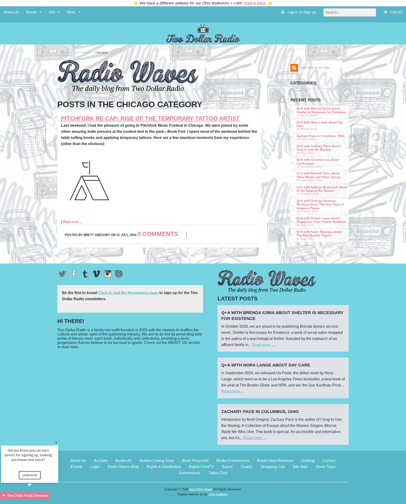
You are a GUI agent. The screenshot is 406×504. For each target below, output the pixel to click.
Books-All (123, 461)
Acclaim (100, 461)
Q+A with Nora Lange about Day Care (320, 126)
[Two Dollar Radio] (203, 32)
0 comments (157, 234)
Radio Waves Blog (123, 467)
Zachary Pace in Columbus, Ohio (321, 137)
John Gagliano (218, 494)
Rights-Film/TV (201, 467)
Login (95, 467)
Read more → (73, 221)
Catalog (308, 461)
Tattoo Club (217, 473)
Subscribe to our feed (314, 67)
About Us (11, 12)
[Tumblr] (85, 274)
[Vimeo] (96, 274)
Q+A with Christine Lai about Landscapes (318, 163)
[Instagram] (107, 274)
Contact (329, 461)
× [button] (56, 442)
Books (31, 12)
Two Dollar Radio (200, 489)
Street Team (326, 467)
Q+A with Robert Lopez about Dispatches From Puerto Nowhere (321, 222)
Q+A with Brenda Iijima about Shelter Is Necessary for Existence (321, 112)
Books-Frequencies (232, 461)
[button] (35, 495)
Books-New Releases (275, 461)
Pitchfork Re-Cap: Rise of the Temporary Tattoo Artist (150, 118)
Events (76, 467)
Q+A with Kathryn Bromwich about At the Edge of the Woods (322, 190)
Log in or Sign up (301, 12)
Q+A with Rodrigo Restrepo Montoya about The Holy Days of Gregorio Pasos (320, 206)
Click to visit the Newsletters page (128, 293)
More (71, 12)
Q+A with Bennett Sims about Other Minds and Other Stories (319, 177)
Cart (395, 12)
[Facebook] (74, 274)
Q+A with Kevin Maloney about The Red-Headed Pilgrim (319, 235)
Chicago (101, 52)
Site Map (300, 467)
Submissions (189, 473)
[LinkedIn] (119, 274)
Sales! (227, 467)
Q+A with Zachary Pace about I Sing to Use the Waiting (319, 149)
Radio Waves (82, 52)
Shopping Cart (273, 467)
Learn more (29, 475)
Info (52, 12)
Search (247, 467)
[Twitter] (62, 274)
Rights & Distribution (164, 467)
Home (65, 52)
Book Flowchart (195, 461)
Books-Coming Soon (157, 461)
